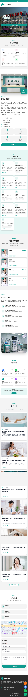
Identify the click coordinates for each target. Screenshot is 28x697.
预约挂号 (3, 172)
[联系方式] (25, 690)
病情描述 (4, 655)
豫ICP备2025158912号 (14, 695)
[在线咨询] (25, 683)
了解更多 (13, 144)
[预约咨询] (25, 687)
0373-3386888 (8, 612)
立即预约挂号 (15, 25)
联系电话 (4, 649)
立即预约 (14, 393)
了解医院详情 (13, 28)
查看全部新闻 (13, 584)
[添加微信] (25, 694)
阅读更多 (4, 438)
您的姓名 (4, 643)
